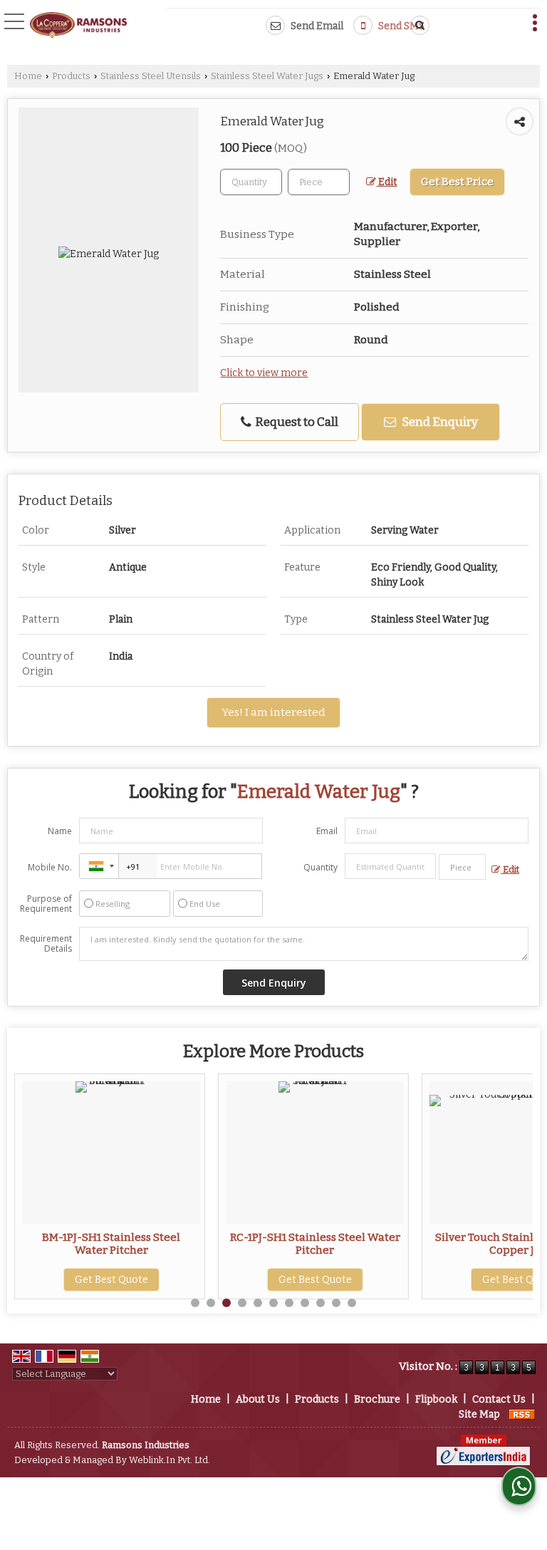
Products (71, 76)
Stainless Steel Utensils (150, 76)
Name (60, 831)
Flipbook (436, 1399)
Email (327, 831)
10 (336, 1303)
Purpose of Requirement (46, 904)
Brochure (377, 1399)
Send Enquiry (439, 422)
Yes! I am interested (273, 712)
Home (28, 76)
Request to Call (295, 422)
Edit (386, 182)
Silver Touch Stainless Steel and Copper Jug (451, 1244)
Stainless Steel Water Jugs (267, 76)
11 (352, 1303)
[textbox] (319, 182)
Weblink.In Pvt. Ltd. (169, 1460)
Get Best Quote (246, 1280)
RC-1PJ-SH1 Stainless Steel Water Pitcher (247, 1244)
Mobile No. (50, 867)
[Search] (417, 25)
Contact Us (499, 1399)
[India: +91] (99, 866)
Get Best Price (457, 181)
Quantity (320, 867)
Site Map (479, 1414)
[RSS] (522, 1414)
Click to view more (264, 373)
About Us (258, 1399)
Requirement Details (46, 944)
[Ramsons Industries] (78, 26)
